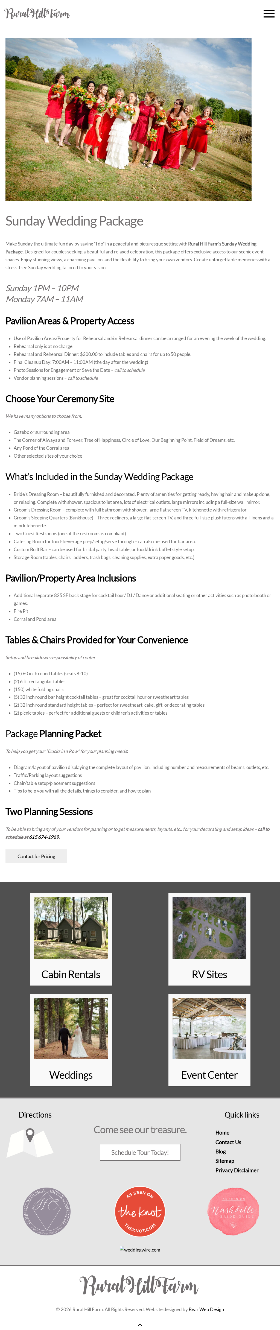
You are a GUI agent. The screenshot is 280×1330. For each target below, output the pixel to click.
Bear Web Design (206, 1309)
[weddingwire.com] (140, 1249)
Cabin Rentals (70, 974)
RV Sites (209, 974)
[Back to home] (37, 13)
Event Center (209, 1074)
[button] (269, 13)
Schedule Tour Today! (140, 1152)
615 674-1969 (44, 837)
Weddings (70, 1074)
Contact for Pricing (36, 856)
